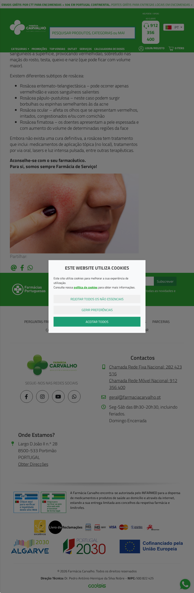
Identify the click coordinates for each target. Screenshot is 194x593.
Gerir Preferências (97, 309)
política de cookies (86, 287)
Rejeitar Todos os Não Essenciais (97, 298)
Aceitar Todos (97, 321)
